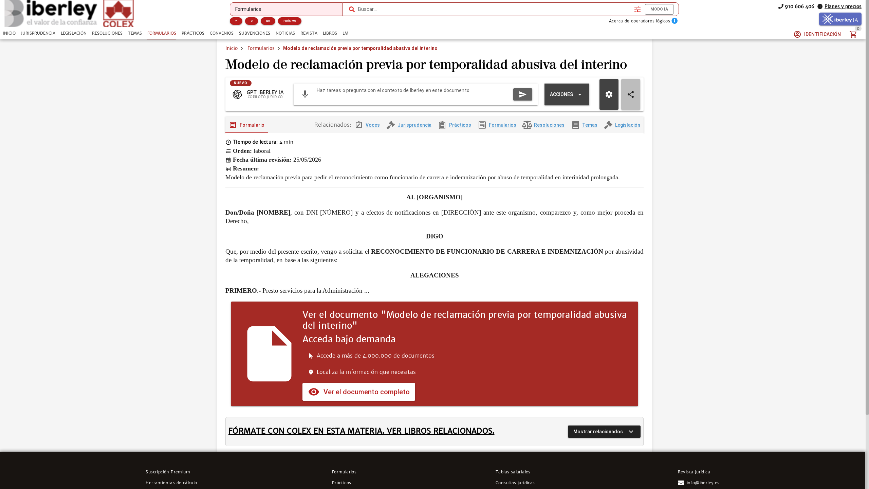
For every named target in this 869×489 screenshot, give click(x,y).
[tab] (9, 33)
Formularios (261, 48)
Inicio (231, 48)
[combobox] (494, 9)
